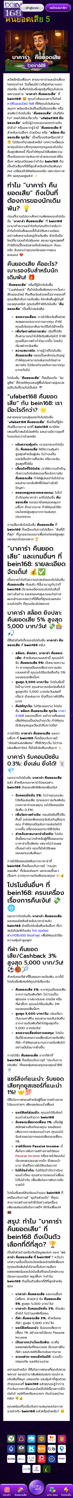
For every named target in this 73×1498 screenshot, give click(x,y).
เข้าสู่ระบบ (32, 7)
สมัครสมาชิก (58, 7)
